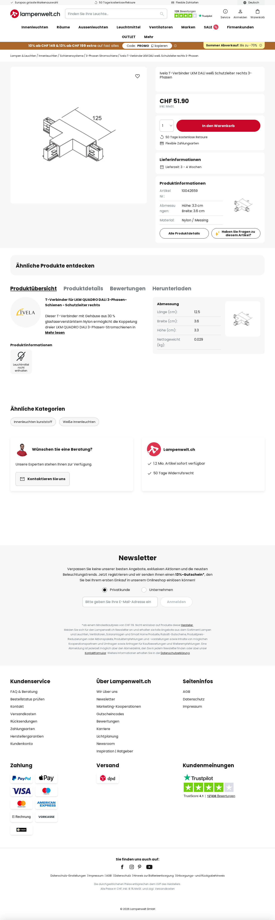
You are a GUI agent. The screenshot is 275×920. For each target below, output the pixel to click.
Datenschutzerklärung (175, 653)
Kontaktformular (95, 653)
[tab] (33, 289)
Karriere (103, 728)
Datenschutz (194, 699)
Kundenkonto (21, 743)
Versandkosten (23, 714)
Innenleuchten (48, 56)
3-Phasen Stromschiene (102, 56)
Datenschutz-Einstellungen (68, 875)
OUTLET (129, 36)
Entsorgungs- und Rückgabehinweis (200, 875)
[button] (137, 76)
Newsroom (105, 743)
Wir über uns (107, 691)
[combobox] (116, 14)
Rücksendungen (23, 721)
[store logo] (35, 13)
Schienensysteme (71, 56)
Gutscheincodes (110, 714)
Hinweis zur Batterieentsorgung (153, 875)
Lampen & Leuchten (23, 56)
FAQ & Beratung (23, 691)
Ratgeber (125, 751)
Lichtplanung (107, 736)
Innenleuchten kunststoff (33, 422)
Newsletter (105, 699)
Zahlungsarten (22, 728)
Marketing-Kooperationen (118, 706)
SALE (208, 27)
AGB (186, 691)
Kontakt (17, 706)
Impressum (192, 706)
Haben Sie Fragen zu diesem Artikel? (238, 233)
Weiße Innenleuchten (79, 422)
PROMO (147, 46)
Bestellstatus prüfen (27, 699)
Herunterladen (172, 288)
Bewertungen (128, 288)
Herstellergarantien (27, 736)
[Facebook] (125, 867)
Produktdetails (83, 288)
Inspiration (105, 751)
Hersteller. (187, 625)
